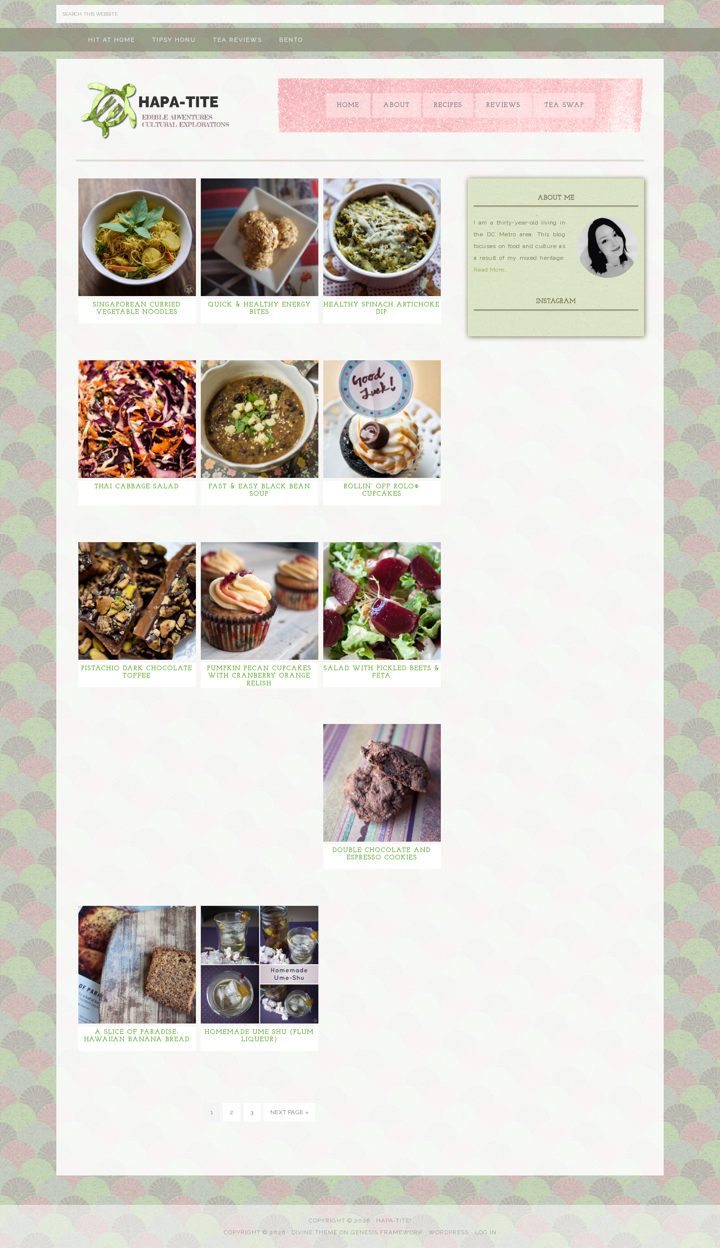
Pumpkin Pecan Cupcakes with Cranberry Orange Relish (259, 676)
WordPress (449, 1232)
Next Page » (289, 1112)
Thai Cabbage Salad (137, 486)
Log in (486, 1232)
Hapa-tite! (393, 1220)
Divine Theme (314, 1232)
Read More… (491, 269)
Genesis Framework (387, 1232)
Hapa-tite (157, 111)
